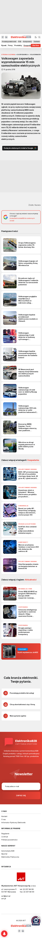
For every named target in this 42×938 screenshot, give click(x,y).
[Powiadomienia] (4, 933)
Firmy (10, 45)
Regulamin (5, 833)
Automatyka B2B (7, 851)
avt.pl (3, 898)
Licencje (4, 837)
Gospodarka (29, 45)
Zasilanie (37, 41)
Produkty (18, 45)
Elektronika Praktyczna (10, 857)
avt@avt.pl (5, 896)
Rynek (3, 45)
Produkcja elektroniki (9, 41)
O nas (3, 819)
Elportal (4, 854)
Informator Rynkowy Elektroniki (13, 822)
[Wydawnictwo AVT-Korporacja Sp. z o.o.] (21, 876)
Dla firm (35, 45)
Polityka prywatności (9, 840)
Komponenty (27, 41)
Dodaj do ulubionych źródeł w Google (18, 148)
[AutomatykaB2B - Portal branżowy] (21, 926)
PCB (19, 41)
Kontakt (4, 816)
